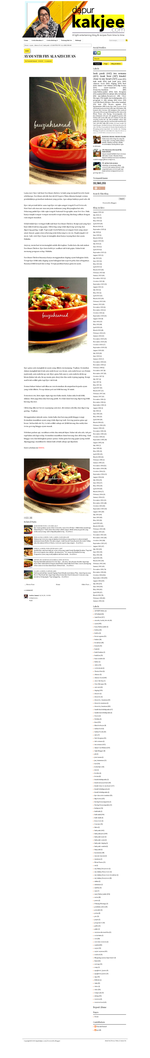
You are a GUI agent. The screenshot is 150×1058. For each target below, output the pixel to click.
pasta (96, 900)
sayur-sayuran (110, 87)
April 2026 (96, 224)
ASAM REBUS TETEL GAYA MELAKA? (46, 526)
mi (95, 865)
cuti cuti (96, 123)
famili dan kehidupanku (113, 98)
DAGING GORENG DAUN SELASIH (45, 571)
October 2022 (97, 281)
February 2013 (98, 529)
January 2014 (97, 497)
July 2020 (96, 353)
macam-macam (99, 856)
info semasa (98, 741)
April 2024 (96, 250)
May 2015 (96, 451)
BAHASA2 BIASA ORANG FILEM (114, 137)
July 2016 (96, 411)
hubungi (78, 40)
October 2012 (97, 540)
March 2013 (97, 526)
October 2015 (97, 437)
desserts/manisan (100, 90)
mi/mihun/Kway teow (102, 872)
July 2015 (96, 445)
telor (120, 100)
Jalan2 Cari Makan (105, 85)
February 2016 (98, 425)
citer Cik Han (97, 127)
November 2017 (98, 373)
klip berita (122, 85)
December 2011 (98, 569)
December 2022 (98, 278)
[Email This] (25, 518)
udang (110, 100)
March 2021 (97, 330)
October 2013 (97, 506)
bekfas (95, 118)
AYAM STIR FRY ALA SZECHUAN (50, 56)
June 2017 (96, 382)
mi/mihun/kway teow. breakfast (105, 875)
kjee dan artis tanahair (117, 102)
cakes (121, 112)
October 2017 (97, 376)
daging (114, 83)
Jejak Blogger (97, 125)
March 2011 (97, 595)
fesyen (114, 132)
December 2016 (98, 399)
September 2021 (98, 316)
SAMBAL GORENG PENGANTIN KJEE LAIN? (48, 548)
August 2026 (97, 212)
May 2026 (96, 221)
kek (95, 770)
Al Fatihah (122, 94)
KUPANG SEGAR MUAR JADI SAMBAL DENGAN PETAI (51, 560)
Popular (97, 64)
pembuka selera (117, 119)
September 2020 (98, 347)
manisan (97, 859)
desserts (97, 697)
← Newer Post (29, 584)
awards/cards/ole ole (100, 119)
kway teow (98, 821)
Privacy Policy (115, 1041)
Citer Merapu (99, 684)
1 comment (48, 61)
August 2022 (97, 287)
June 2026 (96, 218)
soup (116, 131)
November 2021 (98, 310)
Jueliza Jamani (34, 595)
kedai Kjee (109, 106)
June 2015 (96, 448)
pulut (96, 929)
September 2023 (98, 252)
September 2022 (98, 284)
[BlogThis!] (27, 518)
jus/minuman (97, 116)
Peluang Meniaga (100, 904)
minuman (97, 884)
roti (94, 102)
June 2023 (96, 261)
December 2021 (98, 307)
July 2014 (96, 480)
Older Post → (86, 584)
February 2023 (98, 273)
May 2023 (96, 264)
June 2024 (96, 247)
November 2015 (98, 434)
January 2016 (97, 428)
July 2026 (96, 215)
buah (109, 132)
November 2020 (98, 342)
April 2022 (96, 296)
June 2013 (96, 517)
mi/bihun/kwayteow (101, 869)
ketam (116, 125)
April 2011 (96, 592)
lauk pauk (46, 45)
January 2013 (97, 532)
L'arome (104, 110)
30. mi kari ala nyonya (110, 163)
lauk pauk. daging (100, 843)
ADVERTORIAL (102, 132)
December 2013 (98, 500)
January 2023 (97, 275)
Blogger (113, 203)
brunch (95, 110)
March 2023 (97, 270)
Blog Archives (116, 64)
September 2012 (98, 543)
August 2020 (97, 350)
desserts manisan (100, 703)
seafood (123, 110)
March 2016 (97, 422)
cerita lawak (98, 668)
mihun (96, 881)
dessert (97, 694)
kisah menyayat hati (103, 108)
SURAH (122, 131)
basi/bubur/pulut (100, 627)
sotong (105, 112)
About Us (107, 1041)
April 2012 (96, 558)
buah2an (113, 112)
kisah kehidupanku (100, 779)
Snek (102, 102)
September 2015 (98, 440)
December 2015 (98, 431)
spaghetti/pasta (117, 116)
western (97, 999)
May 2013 (96, 520)
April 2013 (96, 523)
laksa (118, 132)
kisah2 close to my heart (109, 77)
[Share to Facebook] (31, 518)
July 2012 (96, 549)
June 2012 (96, 552)
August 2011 (97, 581)
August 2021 (97, 319)
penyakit (105, 127)
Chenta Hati (113, 127)
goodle (99, 1030)
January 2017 (97, 396)
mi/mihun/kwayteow (107, 96)
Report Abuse (99, 1007)
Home (26, 45)
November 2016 (98, 402)
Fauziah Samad (32, 61)
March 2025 (97, 238)
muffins (122, 127)
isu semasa (119, 73)
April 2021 (96, 327)
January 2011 (97, 601)
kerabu (116, 129)
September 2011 (98, 578)
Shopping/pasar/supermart (101, 129)
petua (122, 125)
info (109, 118)
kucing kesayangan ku (101, 802)
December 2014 (98, 466)
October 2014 (97, 471)
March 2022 (97, 298)
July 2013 (96, 515)
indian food (98, 729)
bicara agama (114, 104)
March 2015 (97, 457)
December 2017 (98, 370)
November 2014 (98, 468)
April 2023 (96, 267)
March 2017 (97, 391)
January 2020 (97, 359)
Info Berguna (120, 92)
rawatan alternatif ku (116, 121)
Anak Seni (105, 76)
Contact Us (123, 1041)
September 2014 (98, 474)
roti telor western (100, 942)
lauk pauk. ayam (99, 840)
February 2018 (98, 368)
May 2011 (96, 589)
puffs (95, 121)
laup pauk (97, 849)
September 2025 (98, 229)
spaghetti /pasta (100, 970)
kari (99, 104)
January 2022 (97, 304)
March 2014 (97, 492)
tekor (96, 986)
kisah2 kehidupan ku (101, 789)
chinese (97, 674)
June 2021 (96, 322)
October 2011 (97, 575)
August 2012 (97, 546)
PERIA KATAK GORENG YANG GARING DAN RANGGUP (51, 537)
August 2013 (97, 512)
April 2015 (96, 454)
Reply (31, 600)
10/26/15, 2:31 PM (45, 595)
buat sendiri (120, 123)
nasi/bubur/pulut (100, 92)
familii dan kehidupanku (102, 713)
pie (107, 116)
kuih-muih (97, 818)
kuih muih (97, 81)
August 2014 (97, 477)
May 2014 (96, 486)
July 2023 (96, 258)
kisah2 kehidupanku (101, 792)
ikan (124, 83)
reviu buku (108, 131)
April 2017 (96, 388)
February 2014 (98, 494)
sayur (97, 112)
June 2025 (96, 235)
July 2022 (96, 290)
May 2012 (96, 555)
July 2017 (96, 379)
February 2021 (98, 333)
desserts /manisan (101, 700)
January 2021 (97, 336)
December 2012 (98, 535)
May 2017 (96, 385)
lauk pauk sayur (99, 837)
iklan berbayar (108, 125)
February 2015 (98, 460)
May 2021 (96, 324)
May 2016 (96, 417)
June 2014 (96, 483)
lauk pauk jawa (114, 81)
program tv (98, 100)
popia (94, 132)
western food (121, 106)
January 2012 (97, 566)
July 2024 (96, 244)
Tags (106, 64)
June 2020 (96, 356)
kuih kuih (97, 811)
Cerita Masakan (37, 40)
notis (103, 118)
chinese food (38, 45)
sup (114, 108)
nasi (95, 891)
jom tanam (98, 757)
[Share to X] (29, 518)
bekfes (96, 633)
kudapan (114, 110)
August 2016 (97, 408)
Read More (69, 531)
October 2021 (97, 313)
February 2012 (98, 564)
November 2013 (98, 503)
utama (26, 40)
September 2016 (98, 405)
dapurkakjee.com (40, 1041)
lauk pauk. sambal (100, 846)
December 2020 (98, 339)
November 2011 (98, 572)
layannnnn (97, 106)
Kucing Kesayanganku (114, 114)
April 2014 (96, 489)
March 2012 (97, 561)
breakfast (110, 94)
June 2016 (96, 414)
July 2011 (96, 584)
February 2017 (98, 394)
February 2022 (98, 301)
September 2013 (98, 509)
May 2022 (96, 293)
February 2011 (97, 598)
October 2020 (98, 345)
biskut (121, 108)
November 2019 (98, 365)
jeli (102, 131)
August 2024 (97, 241)
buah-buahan (98, 652)
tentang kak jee (66, 40)
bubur (96, 662)
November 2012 (98, 538)
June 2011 (96, 587)
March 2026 (97, 226)
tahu (104, 123)
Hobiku (111, 123)
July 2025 (96, 232)
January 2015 (97, 463)
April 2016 (96, 420)
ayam (31, 45)
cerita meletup (51, 40)
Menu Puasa (97, 114)
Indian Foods (118, 118)
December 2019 (98, 362)
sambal (99, 94)
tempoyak (102, 121)
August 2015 (97, 443)
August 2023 (97, 255)
